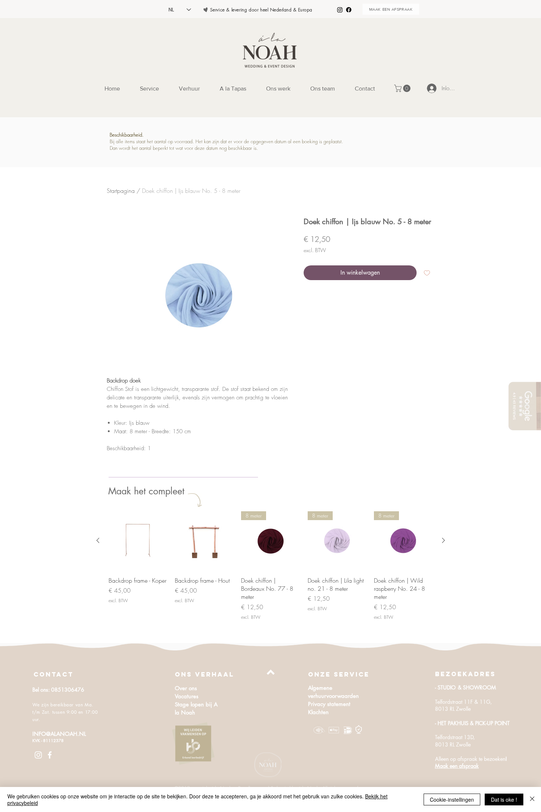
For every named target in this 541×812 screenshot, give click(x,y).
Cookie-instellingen (452, 799)
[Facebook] (348, 9)
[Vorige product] (97, 540)
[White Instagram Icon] (38, 755)
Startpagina (121, 191)
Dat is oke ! (504, 799)
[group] (270, 566)
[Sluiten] (532, 799)
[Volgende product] (443, 540)
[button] (403, 88)
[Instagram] (339, 9)
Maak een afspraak (457, 765)
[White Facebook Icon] (49, 755)
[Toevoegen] (427, 272)
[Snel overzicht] (138, 540)
